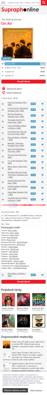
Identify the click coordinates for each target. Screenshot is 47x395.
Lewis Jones (13, 254)
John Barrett (13, 256)
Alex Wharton (21, 263)
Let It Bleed (36, 329)
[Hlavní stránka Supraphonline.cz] (20, 10)
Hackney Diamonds (24, 308)
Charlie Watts (13, 247)
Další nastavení (36, 390)
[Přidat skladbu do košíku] (42, 103)
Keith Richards (12, 238)
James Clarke (19, 261)
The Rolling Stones (11, 19)
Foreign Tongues (8, 308)
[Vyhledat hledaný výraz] (44, 2)
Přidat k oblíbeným (14, 93)
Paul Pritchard (14, 259)
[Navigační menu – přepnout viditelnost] (3, 2)
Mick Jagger (12, 230)
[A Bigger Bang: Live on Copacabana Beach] (23, 321)
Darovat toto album (14, 89)
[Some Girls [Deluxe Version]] (39, 300)
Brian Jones (14, 235)
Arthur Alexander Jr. (22, 266)
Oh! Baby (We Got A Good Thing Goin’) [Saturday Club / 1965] (18, 174)
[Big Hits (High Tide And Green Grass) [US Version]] (8, 321)
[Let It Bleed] (39, 321)
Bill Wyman (21, 245)
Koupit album (23, 81)
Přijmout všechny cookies (15, 390)
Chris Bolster (13, 252)
